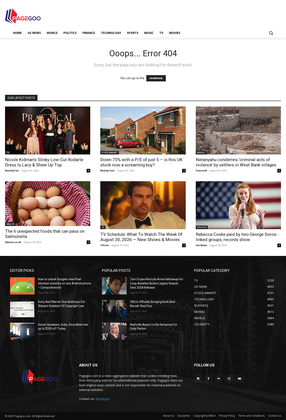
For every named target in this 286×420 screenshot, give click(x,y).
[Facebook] (208, 379)
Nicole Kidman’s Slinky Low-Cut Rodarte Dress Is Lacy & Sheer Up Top (44, 162)
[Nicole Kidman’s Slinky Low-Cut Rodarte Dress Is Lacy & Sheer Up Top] (47, 130)
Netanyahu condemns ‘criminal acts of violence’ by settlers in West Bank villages (236, 162)
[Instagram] (229, 379)
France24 (201, 170)
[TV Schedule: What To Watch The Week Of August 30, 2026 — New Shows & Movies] (143, 205)
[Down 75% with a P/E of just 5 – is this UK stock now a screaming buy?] (143, 130)
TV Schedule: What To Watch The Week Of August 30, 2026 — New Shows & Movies (141, 237)
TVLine (104, 245)
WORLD (201, 152)
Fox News (201, 245)
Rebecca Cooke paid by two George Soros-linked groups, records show (237, 237)
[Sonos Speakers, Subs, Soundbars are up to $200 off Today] (22, 331)
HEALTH (10, 224)
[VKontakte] (239, 379)
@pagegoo (102, 399)
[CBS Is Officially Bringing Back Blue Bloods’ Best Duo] (114, 308)
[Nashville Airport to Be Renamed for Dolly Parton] (114, 331)
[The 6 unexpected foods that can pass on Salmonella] (47, 203)
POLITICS (201, 227)
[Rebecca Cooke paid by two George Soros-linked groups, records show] (238, 205)
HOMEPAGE (156, 78)
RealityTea (12, 170)
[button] (271, 33)
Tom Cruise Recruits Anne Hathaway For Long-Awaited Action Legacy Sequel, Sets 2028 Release (156, 283)
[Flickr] (219, 379)
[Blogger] (198, 379)
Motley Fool (107, 170)
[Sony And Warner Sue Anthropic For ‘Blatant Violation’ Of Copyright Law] (22, 308)
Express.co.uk (13, 242)
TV (7, 152)
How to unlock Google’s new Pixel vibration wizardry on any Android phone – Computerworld (64, 283)
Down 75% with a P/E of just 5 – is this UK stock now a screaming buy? (141, 162)
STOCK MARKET (110, 152)
